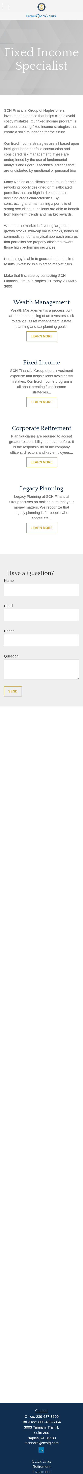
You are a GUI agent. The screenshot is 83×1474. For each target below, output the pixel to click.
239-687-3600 (47, 1417)
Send (13, 691)
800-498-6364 (49, 1422)
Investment (41, 1472)
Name (9, 581)
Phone (9, 631)
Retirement (41, 1467)
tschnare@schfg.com (42, 1443)
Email (8, 606)
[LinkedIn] (41, 1450)
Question (11, 656)
